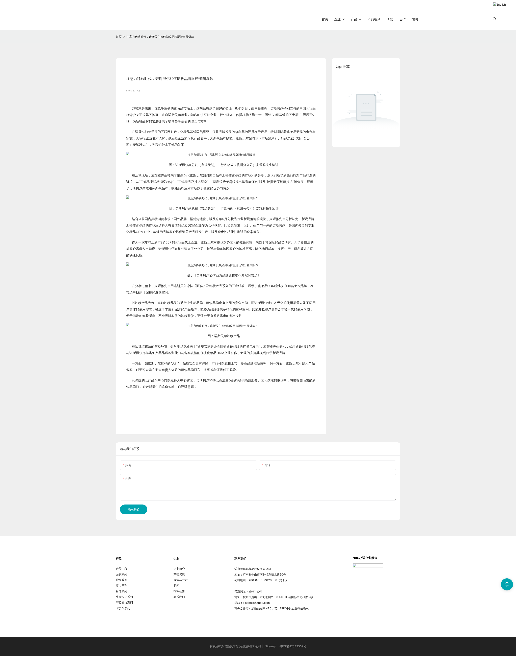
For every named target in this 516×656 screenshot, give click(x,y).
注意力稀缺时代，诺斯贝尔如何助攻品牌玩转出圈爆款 (160, 36)
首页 (119, 36)
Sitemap (270, 646)
